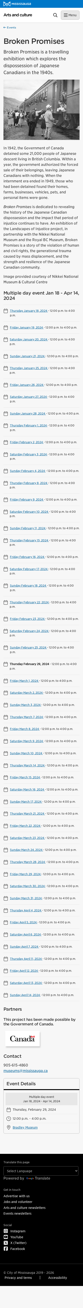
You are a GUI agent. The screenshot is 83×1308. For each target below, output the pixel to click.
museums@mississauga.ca (25, 1071)
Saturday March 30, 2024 (27, 886)
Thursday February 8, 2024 (29, 483)
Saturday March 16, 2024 (27, 789)
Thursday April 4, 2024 (26, 910)
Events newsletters (17, 1213)
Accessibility (57, 1278)
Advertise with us (16, 1196)
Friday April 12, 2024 (24, 970)
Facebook (17, 1249)
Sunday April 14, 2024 (25, 995)
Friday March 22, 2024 (25, 825)
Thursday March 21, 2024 (27, 813)
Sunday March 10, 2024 (26, 753)
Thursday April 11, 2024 (26, 958)
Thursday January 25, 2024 (29, 368)
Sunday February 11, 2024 (28, 528)
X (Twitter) (18, 1243)
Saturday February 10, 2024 (29, 511)
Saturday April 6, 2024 (26, 934)
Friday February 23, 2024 (27, 619)
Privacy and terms (18, 1278)
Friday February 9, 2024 (27, 499)
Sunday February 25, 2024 (28, 647)
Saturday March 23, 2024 (27, 838)
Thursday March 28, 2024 (28, 862)
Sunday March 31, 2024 (26, 898)
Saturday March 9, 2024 (27, 741)
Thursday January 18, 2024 (29, 310)
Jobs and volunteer (17, 1202)
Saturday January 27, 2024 (28, 396)
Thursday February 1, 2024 (28, 425)
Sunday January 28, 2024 (28, 413)
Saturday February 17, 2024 (29, 569)
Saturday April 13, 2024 (26, 983)
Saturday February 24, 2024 (29, 631)
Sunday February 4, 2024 (28, 471)
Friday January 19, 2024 (27, 327)
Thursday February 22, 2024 (29, 602)
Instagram (17, 1231)
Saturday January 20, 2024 (29, 339)
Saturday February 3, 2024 (28, 454)
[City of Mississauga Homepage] (17, 4)
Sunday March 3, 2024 (25, 705)
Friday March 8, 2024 (25, 729)
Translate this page (16, 1162)
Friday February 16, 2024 (27, 557)
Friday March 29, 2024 (25, 874)
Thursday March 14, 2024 (27, 765)
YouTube (16, 1237)
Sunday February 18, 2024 (28, 585)
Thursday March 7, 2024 (27, 717)
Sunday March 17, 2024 (26, 801)
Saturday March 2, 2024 (26, 692)
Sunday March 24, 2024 (26, 850)
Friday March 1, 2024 (24, 680)
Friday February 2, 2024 (27, 442)
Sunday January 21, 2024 (27, 356)
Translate (42, 1178)
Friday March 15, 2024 (25, 777)
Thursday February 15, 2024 (29, 540)
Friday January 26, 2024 (27, 385)
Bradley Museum (25, 1127)
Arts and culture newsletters (24, 1208)
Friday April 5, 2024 (23, 922)
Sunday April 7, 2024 (24, 946)
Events (11, 27)
